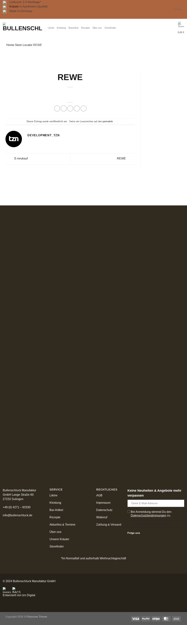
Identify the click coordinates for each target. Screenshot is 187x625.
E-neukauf (21, 158)
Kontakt (177, 9)
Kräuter (14, 6)
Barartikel (73, 27)
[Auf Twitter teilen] (64, 108)
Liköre (51, 27)
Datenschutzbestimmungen (148, 515)
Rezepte (85, 27)
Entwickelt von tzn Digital (19, 595)
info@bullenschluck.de (17, 515)
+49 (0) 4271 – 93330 (16, 507)
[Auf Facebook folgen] (144, 532)
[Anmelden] (173, 28)
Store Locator (23, 45)
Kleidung (61, 27)
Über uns (97, 27)
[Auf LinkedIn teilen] (84, 108)
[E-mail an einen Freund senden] (70, 108)
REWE (122, 158)
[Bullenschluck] (22, 27)
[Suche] (165, 28)
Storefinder (110, 27)
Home (10, 45)
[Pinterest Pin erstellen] (77, 108)
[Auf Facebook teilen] (57, 108)
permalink (108, 121)
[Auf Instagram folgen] (148, 532)
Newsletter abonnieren (154, 523)
